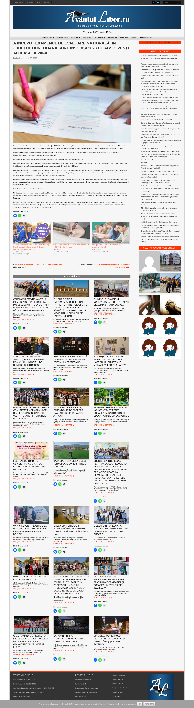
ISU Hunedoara (116, 696)
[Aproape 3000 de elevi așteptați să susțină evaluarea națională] (110, 233)
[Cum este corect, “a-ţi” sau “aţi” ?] (149, 261)
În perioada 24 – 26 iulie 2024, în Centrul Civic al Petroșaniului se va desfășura (111, 648)
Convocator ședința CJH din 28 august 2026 (157, 120)
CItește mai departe (22, 320)
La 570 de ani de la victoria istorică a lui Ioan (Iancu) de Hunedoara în (109, 538)
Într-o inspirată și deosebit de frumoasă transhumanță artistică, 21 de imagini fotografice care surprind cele (111, 370)
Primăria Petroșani (118, 675)
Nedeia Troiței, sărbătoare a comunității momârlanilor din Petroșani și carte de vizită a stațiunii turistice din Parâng (160, 239)
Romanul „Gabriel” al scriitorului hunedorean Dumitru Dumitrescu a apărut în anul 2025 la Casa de (31, 370)
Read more (149, 704)
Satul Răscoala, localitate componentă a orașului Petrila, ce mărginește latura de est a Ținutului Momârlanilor (70, 421)
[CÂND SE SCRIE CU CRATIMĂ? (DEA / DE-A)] (170, 327)
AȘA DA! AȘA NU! (146, 37)
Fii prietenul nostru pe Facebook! (160, 42)
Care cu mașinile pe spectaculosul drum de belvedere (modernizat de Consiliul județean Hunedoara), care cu (29, 424)
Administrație (62, 37)
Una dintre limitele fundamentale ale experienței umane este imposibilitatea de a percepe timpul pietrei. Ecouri (70, 367)
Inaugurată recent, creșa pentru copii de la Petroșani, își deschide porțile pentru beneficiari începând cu (70, 539)
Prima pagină (19, 2)
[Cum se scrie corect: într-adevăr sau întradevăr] (149, 349)
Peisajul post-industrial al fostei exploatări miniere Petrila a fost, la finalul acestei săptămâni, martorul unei (71, 646)
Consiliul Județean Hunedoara (86, 692)
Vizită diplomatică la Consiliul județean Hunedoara (159, 222)
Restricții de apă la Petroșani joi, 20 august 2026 (158, 171)
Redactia (39, 2)
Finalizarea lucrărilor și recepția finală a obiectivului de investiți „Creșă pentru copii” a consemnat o (31, 538)
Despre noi (29, 2)
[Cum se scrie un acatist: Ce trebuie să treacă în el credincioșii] (170, 305)
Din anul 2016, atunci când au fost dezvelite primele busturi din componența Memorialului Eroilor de (29, 315)
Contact (47, 2)
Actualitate (47, 37)
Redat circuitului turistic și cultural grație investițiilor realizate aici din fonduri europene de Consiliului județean (31, 474)
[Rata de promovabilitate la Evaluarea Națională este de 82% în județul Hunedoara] (71, 233)
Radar (133, 37)
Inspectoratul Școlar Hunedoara (86, 688)
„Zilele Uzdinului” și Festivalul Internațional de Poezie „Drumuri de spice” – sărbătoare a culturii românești (30, 584)
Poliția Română (80, 684)
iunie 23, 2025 (31, 58)
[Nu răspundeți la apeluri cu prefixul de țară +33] (149, 305)
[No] (191, 704)
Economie (87, 37)
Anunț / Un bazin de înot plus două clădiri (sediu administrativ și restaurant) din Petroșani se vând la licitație (159, 216)
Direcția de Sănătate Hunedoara (122, 688)
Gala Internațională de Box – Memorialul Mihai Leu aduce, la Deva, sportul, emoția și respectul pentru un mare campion (160, 188)
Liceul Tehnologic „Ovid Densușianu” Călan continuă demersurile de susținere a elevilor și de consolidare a (70, 599)
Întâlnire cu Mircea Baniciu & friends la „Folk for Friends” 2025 (39, 265)
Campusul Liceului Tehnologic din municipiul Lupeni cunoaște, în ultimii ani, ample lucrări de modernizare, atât (70, 472)
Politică (74, 37)
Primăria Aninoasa (117, 679)
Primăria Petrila (80, 696)
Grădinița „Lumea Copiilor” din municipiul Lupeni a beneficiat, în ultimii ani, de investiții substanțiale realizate (111, 421)
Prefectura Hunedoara (83, 680)
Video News (112, 37)
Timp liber (98, 37)
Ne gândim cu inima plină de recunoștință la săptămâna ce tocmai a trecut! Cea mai (28, 651)
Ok (140, 704)
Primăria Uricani (117, 692)
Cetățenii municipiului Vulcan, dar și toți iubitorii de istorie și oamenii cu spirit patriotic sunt (71, 320)
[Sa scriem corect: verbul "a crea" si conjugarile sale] (149, 327)
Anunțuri (124, 37)
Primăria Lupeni (117, 683)
